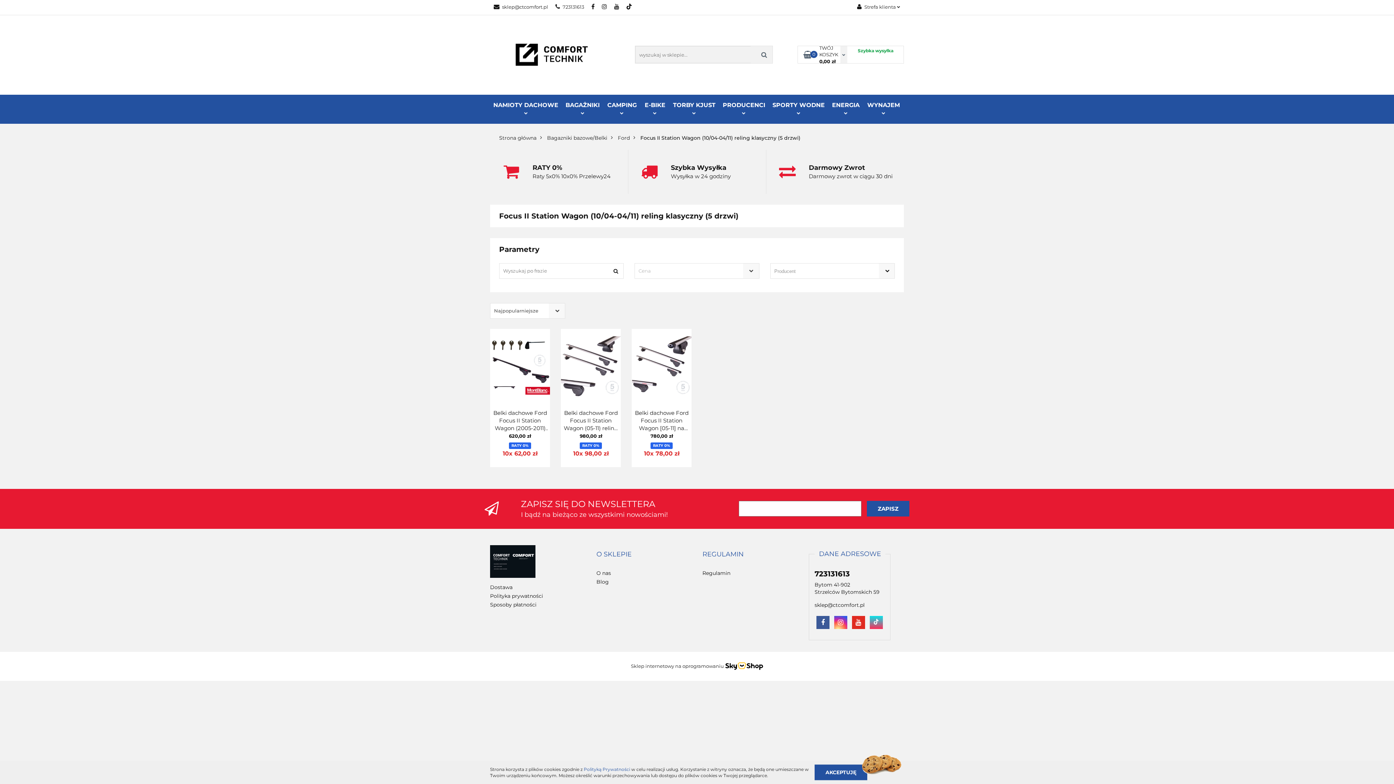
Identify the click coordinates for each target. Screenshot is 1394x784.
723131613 (573, 7)
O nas (603, 573)
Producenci (744, 105)
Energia (846, 105)
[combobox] (697, 271)
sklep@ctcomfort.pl (525, 7)
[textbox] (690, 271)
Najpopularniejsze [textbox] (516, 311)
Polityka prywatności (516, 596)
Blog (602, 582)
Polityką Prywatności (607, 769)
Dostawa (501, 587)
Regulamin (716, 573)
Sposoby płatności (513, 604)
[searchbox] (822, 271)
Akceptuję (841, 772)
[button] (614, 554)
